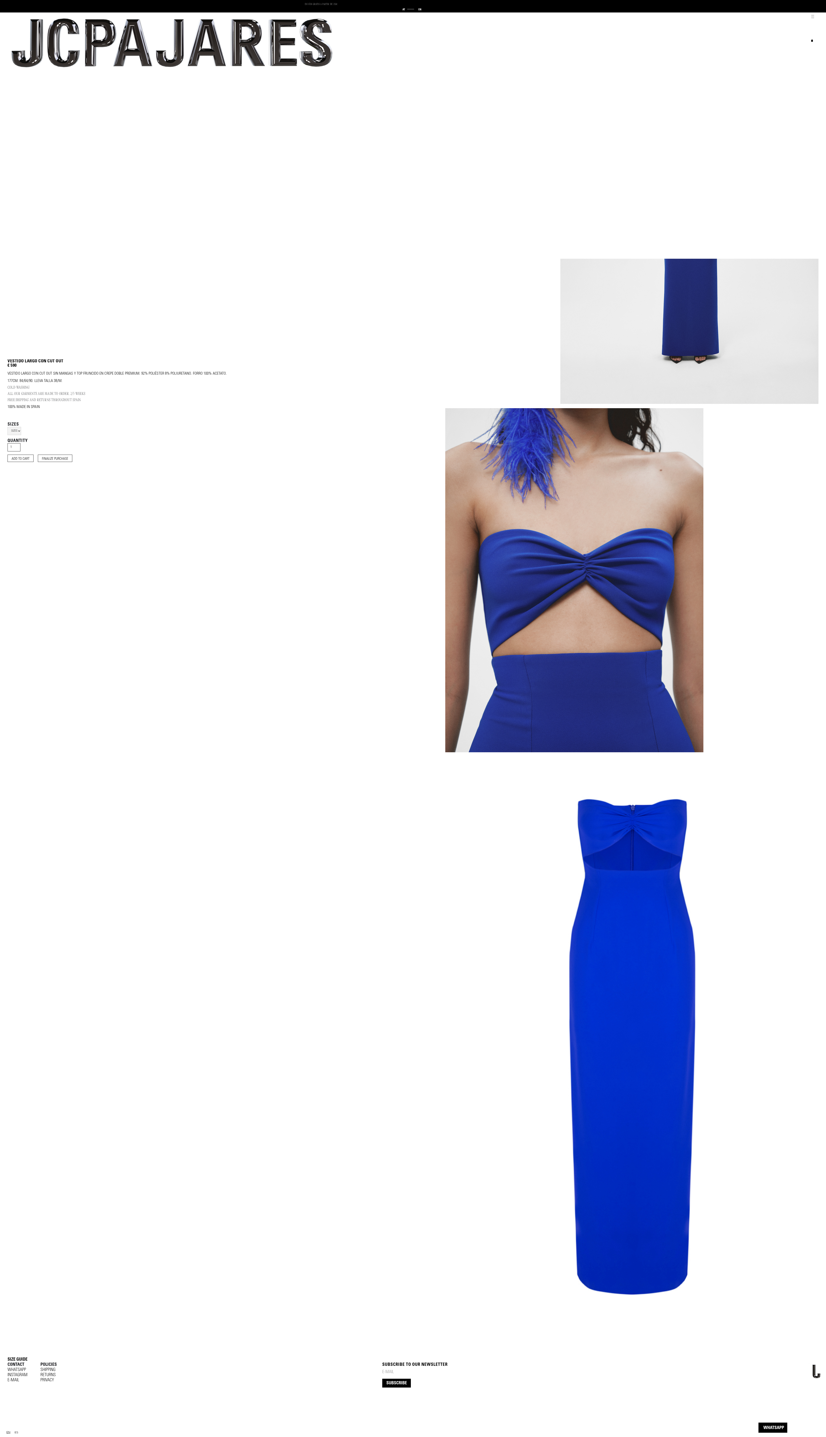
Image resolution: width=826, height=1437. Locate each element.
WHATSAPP (773, 1428)
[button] (812, 15)
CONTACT (16, 1365)
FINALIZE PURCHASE (55, 459)
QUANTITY (18, 441)
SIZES (13, 425)
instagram (18, 1375)
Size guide (18, 1360)
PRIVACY (47, 1380)
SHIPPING (47, 1370)
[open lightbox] (574, 580)
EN (8, 1432)
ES (16, 1432)
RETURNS (48, 1375)
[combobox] (8, 1432)
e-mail (13, 1380)
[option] (16, 1432)
